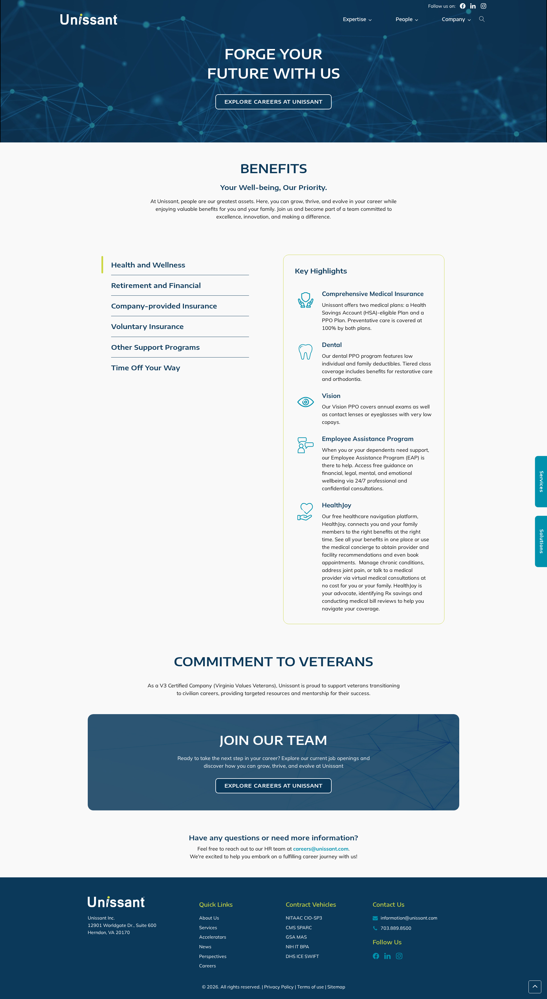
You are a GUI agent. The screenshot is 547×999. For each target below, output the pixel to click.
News (205, 946)
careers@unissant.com (320, 848)
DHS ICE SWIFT (302, 956)
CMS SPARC (299, 927)
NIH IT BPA (297, 946)
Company (453, 19)
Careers (207, 966)
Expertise (354, 19)
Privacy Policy (279, 987)
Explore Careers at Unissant (273, 101)
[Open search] (482, 19)
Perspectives (212, 956)
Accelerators (212, 937)
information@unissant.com (409, 918)
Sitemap (336, 987)
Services (208, 927)
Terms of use (310, 987)
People (404, 19)
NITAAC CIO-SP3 (304, 918)
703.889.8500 (396, 928)
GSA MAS (296, 937)
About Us (209, 918)
